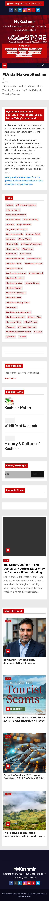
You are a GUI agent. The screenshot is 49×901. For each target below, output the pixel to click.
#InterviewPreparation (31, 244)
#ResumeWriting (13, 322)
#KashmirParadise (14, 283)
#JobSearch (25, 253)
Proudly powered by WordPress (16, 893)
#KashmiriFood (36, 273)
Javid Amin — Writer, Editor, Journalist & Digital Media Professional (19, 663)
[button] (44, 65)
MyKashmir (24, 21)
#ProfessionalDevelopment (18, 312)
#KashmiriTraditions (15, 278)
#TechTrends (30, 322)
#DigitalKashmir (24, 224)
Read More (10, 378)
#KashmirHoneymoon (16, 273)
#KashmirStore (32, 283)
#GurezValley (24, 239)
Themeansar (25, 896)
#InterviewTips (12, 249)
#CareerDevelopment (16, 214)
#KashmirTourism (14, 288)
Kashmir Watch (18, 408)
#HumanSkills (12, 244)
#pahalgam (11, 307)
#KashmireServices (24, 56)
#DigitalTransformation (16, 229)
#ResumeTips (34, 317)
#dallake (10, 224)
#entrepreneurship (14, 234)
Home (5, 82)
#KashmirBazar (34, 258)
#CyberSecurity (30, 219)
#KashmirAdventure (15, 258)
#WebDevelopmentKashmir (18, 331)
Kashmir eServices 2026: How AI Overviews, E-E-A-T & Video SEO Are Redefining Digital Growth (24, 778)
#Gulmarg (10, 239)
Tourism (22, 336)
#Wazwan (10, 327)
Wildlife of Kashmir (21, 426)
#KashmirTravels (13, 297)
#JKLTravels (12, 52)
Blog (6, 560)
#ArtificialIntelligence (26, 205)
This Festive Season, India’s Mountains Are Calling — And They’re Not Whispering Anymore (24, 836)
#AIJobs (9, 205)
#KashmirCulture (13, 263)
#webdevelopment (27, 327)
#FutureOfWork (36, 49)
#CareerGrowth (34, 52)
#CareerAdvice (13, 210)
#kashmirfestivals (14, 268)
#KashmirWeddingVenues (18, 302)
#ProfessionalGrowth (15, 317)
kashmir (22, 52)
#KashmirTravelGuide (16, 292)
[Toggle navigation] (38, 66)
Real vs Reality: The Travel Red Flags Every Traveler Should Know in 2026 (24, 719)
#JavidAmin (11, 49)
